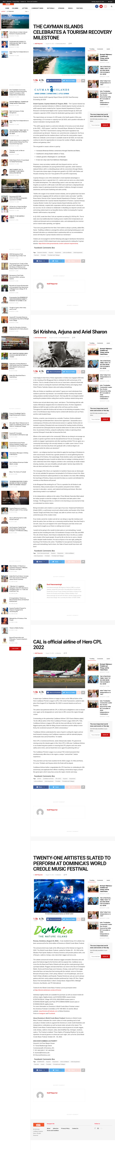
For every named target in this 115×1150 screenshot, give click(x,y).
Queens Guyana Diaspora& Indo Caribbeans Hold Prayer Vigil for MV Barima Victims (14, 343)
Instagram (42, 1013)
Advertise (9, 1)
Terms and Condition (32, 1)
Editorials (50, 8)
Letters (25, 8)
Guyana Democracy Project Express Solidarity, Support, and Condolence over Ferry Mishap (18, 444)
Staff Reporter (39, 43)
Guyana (51, 252)
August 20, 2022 (50, 43)
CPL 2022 (58, 778)
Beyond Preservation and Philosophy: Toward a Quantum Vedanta (18, 639)
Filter (26, 11)
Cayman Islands (42, 252)
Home (7, 8)
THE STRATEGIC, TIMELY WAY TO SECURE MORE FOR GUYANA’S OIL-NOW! (18, 131)
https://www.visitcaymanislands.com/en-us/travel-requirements (58, 243)
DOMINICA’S (40, 1061)
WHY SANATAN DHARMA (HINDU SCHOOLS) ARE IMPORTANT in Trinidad (18, 355)
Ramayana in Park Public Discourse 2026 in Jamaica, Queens (17, 277)
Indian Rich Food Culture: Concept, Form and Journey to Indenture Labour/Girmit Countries (19, 577)
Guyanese (58, 252)
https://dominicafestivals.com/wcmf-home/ (48, 990)
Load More (15, 648)
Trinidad (43, 255)
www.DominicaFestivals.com (48, 1011)
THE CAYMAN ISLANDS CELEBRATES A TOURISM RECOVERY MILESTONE (11, 22)
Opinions (61, 8)
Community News (37, 8)
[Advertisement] (15, 72)
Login (110, 1)
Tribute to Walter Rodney (16, 628)
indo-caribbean (67, 252)
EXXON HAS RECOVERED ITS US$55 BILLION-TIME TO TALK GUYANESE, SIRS (17, 43)
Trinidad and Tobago (53, 255)
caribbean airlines (48, 778)
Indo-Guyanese (78, 252)
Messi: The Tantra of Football (17, 472)
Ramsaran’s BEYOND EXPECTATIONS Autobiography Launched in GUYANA (18, 198)
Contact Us (23, 1)
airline (39, 778)
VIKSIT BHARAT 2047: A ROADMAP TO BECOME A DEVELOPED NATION (16, 171)
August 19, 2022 (53, 337)
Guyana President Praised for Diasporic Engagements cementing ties (17, 610)
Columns (15, 8)
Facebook (52, 1013)
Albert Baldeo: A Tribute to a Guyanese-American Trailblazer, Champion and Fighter (18, 567)
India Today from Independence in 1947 (105, 82)
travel (42, 1064)
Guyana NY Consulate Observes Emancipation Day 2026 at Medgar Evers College (19, 318)
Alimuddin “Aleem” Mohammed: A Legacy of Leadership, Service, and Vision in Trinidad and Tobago (19, 424)
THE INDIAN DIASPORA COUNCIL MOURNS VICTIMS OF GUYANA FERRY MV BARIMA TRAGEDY (18, 483)
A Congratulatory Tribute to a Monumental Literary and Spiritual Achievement (19, 599)
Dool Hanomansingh (40, 337)
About (4, 1)
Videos (70, 8)
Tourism (36, 255)
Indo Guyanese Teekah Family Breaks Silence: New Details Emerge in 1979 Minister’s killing (18, 529)
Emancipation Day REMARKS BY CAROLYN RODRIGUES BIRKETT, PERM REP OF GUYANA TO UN (18, 299)
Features (79, 8)
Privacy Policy (15, 1)
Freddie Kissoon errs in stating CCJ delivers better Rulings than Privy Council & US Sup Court (19, 142)
